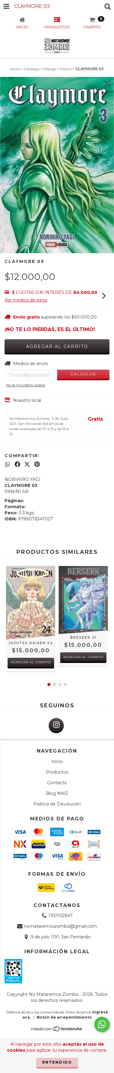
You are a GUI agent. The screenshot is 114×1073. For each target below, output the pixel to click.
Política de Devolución (57, 804)
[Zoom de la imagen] (107, 83)
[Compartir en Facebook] (17, 464)
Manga (49, 69)
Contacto (57, 782)
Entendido (57, 1062)
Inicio (14, 69)
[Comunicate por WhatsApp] (101, 1024)
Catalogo (31, 69)
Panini (65, 69)
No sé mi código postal (25, 385)
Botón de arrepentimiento (64, 1017)
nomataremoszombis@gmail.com (60, 926)
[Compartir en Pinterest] (37, 464)
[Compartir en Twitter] (27, 464)
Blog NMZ (57, 793)
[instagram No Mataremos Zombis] (56, 725)
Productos (57, 772)
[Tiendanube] (57, 1030)
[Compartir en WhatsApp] (7, 464)
